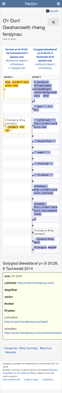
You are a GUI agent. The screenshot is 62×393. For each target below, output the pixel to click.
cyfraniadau (16, 64)
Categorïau (11, 348)
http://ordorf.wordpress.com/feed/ (26, 321)
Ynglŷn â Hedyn (31, 379)
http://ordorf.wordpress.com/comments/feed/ (33, 332)
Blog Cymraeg (28, 348)
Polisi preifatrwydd (11, 379)
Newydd (10, 352)
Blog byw (46, 348)
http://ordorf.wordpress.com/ (35, 283)
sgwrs (23, 60)
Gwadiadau (47, 379)
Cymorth (53, 11)
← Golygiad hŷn (16, 68)
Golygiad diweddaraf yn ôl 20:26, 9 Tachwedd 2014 (45, 53)
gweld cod (17, 56)
